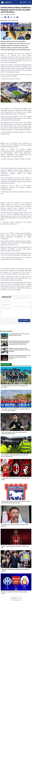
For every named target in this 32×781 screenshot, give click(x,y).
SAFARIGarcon (14, 20)
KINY (26, 2)
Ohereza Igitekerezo (24, 320)
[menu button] (29, 2)
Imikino (2, 14)
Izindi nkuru (15, 598)
